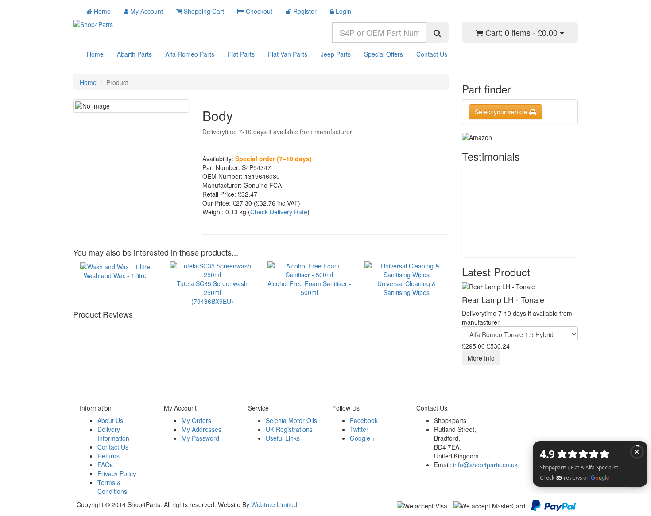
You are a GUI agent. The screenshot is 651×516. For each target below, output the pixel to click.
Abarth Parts (134, 54)
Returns (108, 455)
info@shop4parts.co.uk (485, 464)
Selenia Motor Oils (291, 420)
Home (95, 54)
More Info (481, 357)
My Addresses (201, 429)
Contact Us (431, 54)
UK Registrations (289, 429)
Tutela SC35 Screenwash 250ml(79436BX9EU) (212, 292)
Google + (363, 438)
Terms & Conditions (112, 487)
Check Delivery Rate (278, 211)
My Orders (196, 420)
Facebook (364, 420)
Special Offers (383, 54)
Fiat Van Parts (287, 54)
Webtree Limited (274, 504)
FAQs (105, 464)
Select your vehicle (502, 111)
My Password (200, 438)
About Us (110, 420)
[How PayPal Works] (553, 504)
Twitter (359, 429)
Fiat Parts (241, 54)
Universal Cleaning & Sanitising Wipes (406, 287)
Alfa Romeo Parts (189, 54)
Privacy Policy (116, 473)
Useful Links (283, 438)
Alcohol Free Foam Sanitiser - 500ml (309, 287)
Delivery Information (113, 433)
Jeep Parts (336, 54)
